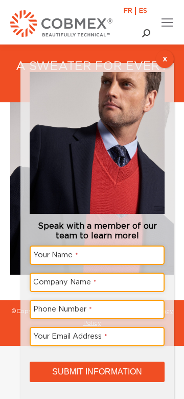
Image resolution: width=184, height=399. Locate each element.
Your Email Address (70, 335)
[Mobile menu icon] (167, 22)
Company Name (65, 281)
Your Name (55, 254)
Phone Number (62, 308)
